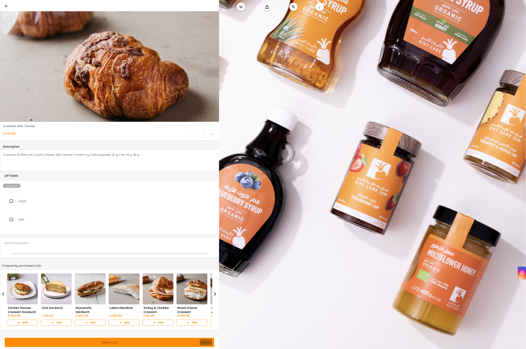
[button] (109, 176)
